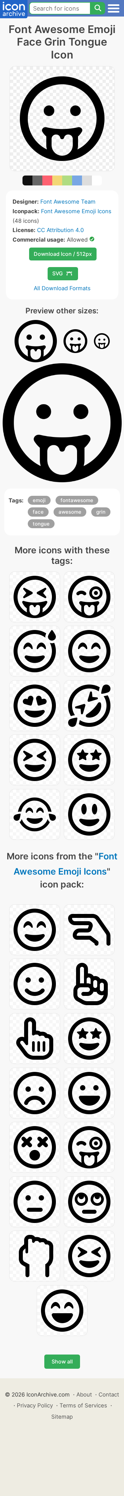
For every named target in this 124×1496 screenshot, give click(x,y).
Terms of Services (83, 1405)
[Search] (97, 8)
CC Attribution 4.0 (60, 230)
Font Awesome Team (68, 201)
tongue (41, 524)
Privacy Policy (35, 1405)
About (84, 1394)
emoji (39, 500)
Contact (109, 1394)
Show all (62, 1361)
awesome (70, 512)
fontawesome (77, 500)
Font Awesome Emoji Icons (76, 211)
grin (100, 512)
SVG (57, 273)
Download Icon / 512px (63, 254)
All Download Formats (62, 288)
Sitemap (62, 1416)
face (38, 512)
